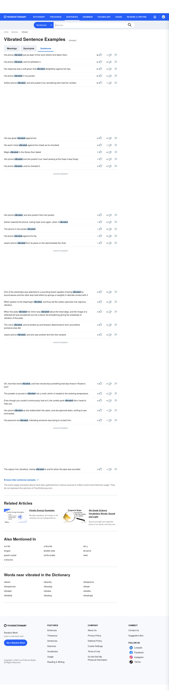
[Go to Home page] (15, 17)
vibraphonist (9, 586)
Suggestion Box (135, 635)
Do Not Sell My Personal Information (97, 658)
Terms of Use (94, 651)
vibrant (7, 581)
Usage (50, 656)
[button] (154, 17)
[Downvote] (109, 55)
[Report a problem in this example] (115, 54)
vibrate (86, 586)
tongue (7, 550)
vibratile (87, 590)
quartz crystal (10, 555)
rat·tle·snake (49, 555)
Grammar (51, 646)
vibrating (48, 595)
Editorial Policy (95, 640)
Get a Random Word (16, 642)
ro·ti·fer (7, 546)
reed (85, 555)
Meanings (12, 48)
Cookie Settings (95, 646)
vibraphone (88, 581)
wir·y (85, 546)
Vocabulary (52, 651)
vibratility (8, 595)
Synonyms (28, 48)
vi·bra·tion (8, 559)
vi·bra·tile (48, 546)
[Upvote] (100, 55)
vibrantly (48, 581)
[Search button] (131, 25)
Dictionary (52, 630)
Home (6, 32)
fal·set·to (87, 550)
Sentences (41, 25)
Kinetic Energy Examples (42, 510)
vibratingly (88, 595)
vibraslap (48, 586)
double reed (49, 550)
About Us (92, 630)
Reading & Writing (55, 661)
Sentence (14, 32)
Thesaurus (52, 635)
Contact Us (133, 630)
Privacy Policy (94, 635)
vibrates (47, 590)
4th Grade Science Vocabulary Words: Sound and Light (102, 513)
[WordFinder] (163, 17)
